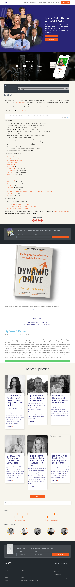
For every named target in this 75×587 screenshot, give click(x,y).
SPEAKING (26, 2)
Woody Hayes (10, 166)
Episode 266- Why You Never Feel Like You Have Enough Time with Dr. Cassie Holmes (59, 459)
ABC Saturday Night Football (15, 160)
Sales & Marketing (20, 520)
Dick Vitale (10, 170)
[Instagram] (67, 563)
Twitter (13, 110)
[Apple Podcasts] (17, 65)
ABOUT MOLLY (33, 2)
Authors (22, 514)
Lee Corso (9, 189)
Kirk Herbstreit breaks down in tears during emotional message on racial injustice (29, 191)
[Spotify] (32, 65)
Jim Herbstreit (11, 164)
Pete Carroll (10, 182)
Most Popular (27, 517)
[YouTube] (24, 65)
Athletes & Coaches (11, 514)
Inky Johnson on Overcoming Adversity (18, 208)
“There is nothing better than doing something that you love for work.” (30, 115)
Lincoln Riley (10, 176)
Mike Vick (9, 193)
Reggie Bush (10, 195)
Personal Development (55, 517)
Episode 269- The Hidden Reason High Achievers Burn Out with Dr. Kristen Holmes (60, 399)
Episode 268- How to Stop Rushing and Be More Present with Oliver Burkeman (13, 459)
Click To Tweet (64, 117)
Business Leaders (33, 514)
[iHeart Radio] (39, 66)
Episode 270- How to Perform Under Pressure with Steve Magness (37, 398)
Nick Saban (10, 178)
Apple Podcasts (17, 68)
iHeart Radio (39, 70)
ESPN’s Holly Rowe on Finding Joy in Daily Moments (21, 206)
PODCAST (40, 2)
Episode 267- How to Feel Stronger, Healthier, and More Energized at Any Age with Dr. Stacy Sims (37, 460)
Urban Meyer (10, 174)
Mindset (17, 517)
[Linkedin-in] (61, 563)
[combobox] (37, 503)
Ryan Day (9, 172)
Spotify (32, 68)
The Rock (9, 185)
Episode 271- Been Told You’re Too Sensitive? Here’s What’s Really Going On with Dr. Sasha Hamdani (14, 400)
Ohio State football (12, 162)
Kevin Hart (10, 183)
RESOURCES (56, 2)
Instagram (25, 110)
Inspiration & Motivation (62, 514)
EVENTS (50, 2)
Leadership (9, 517)
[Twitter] (58, 563)
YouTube (24, 68)
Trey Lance (10, 187)
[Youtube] (64, 563)
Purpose (67, 517)
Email (35, 234)
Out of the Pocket (20, 102)
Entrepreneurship (47, 514)
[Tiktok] (69, 563)
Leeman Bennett (11, 168)
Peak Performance (40, 517)
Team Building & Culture (53, 520)
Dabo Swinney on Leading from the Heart (18, 204)
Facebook (18, 110)
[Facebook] (56, 563)
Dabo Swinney (11, 180)
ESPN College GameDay (13, 158)
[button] (5, 95)
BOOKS (44, 2)
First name (19, 234)
